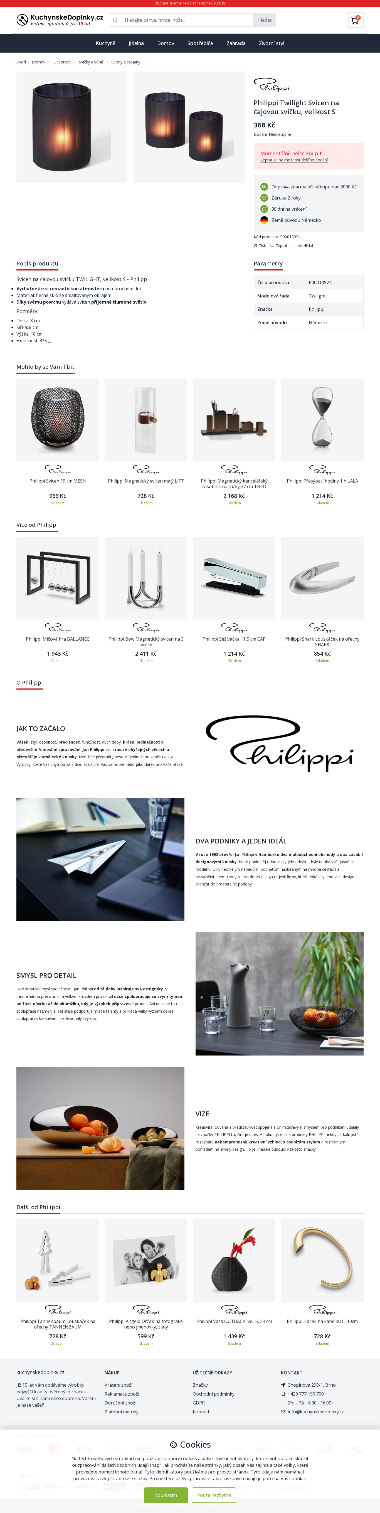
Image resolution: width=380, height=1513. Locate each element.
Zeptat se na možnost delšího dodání (294, 160)
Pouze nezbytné (214, 1495)
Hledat (264, 20)
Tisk (262, 245)
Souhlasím (166, 1495)
